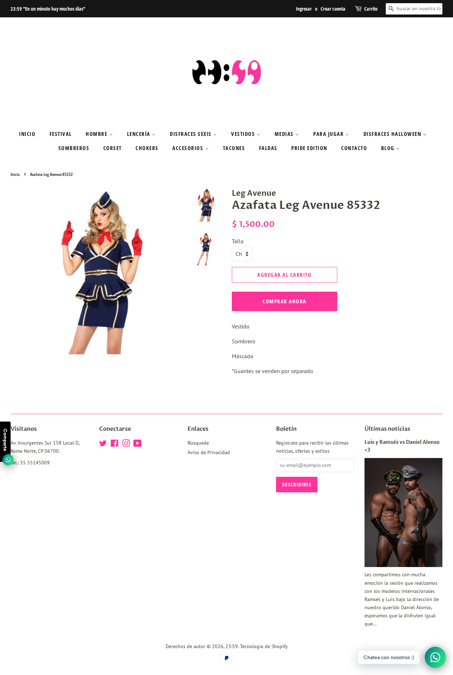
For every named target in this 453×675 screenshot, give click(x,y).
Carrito (371, 8)
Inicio (27, 133)
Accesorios (188, 147)
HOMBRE (97, 133)
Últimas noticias (387, 429)
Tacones (234, 147)
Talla (237, 241)
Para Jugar (329, 133)
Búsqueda (198, 443)
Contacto (354, 147)
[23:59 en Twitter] (103, 444)
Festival (61, 133)
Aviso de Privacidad (209, 452)
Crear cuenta (333, 8)
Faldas (268, 147)
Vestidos (244, 133)
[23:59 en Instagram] (126, 444)
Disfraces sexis (191, 133)
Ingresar (304, 8)
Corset (112, 147)
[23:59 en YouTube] (137, 444)
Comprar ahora (284, 301)
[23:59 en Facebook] (114, 444)
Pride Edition (309, 147)
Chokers (147, 147)
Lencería (139, 133)
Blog (388, 147)
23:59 (231, 646)
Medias (285, 133)
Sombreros (74, 147)
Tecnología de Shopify (264, 646)
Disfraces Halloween (393, 133)
